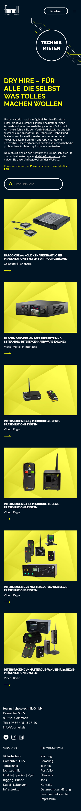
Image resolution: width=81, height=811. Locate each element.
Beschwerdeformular (54, 794)
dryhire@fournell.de (47, 156)
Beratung (46, 761)
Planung (46, 756)
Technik (45, 765)
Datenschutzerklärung (55, 789)
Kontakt (56, 11)
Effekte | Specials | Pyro (18, 775)
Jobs (43, 780)
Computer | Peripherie (17, 263)
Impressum (48, 799)
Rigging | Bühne (13, 780)
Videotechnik (12, 756)
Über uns (46, 775)
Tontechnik (10, 765)
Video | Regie (12, 429)
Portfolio (46, 770)
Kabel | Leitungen (15, 784)
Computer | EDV (14, 761)
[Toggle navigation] (74, 11)
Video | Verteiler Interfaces (20, 346)
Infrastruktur (12, 789)
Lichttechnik (11, 770)
